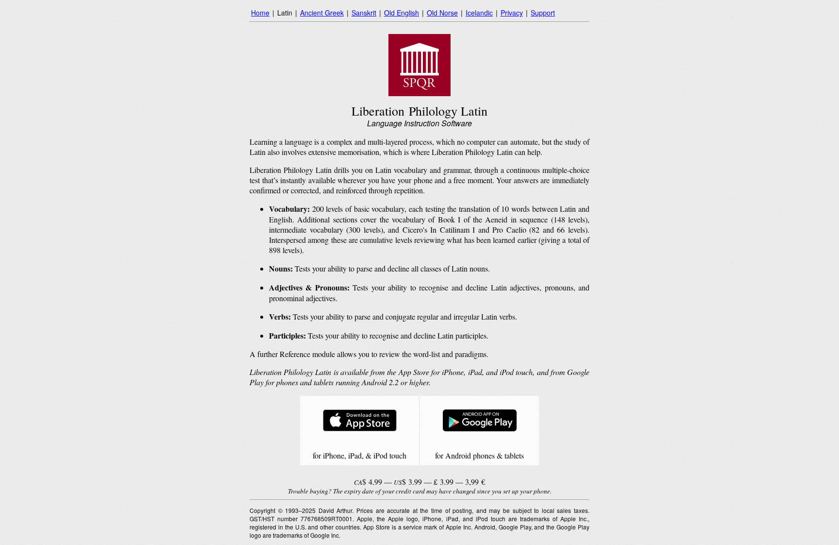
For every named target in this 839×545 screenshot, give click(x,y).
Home (260, 12)
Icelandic (479, 12)
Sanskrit (364, 12)
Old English (401, 12)
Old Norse (442, 12)
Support (543, 12)
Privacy (512, 12)
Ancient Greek (322, 12)
